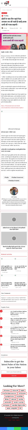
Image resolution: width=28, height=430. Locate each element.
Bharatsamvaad (8, 417)
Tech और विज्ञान (19, 396)
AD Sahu (5, 28)
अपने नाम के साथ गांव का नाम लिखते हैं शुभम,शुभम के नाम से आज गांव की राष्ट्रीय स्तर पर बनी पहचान (18, 346)
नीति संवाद (7, 399)
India (7, 177)
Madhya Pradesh (14, 180)
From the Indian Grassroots (9, 393)
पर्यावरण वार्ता (13, 399)
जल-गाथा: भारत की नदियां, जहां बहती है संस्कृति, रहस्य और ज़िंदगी (21, 268)
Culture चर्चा (8, 10)
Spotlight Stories (9, 396)
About (13, 420)
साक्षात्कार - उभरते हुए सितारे (12, 408)
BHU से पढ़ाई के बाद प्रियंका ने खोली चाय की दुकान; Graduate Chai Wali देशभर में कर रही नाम (19, 313)
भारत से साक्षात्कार (6, 405)
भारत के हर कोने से (8, 402)
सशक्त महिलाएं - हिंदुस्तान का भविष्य (18, 405)
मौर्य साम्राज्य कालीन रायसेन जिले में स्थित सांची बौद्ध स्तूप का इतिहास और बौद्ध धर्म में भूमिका (20, 284)
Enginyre (21, 417)
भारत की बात (21, 399)
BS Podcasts (7, 390)
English (22, 390)
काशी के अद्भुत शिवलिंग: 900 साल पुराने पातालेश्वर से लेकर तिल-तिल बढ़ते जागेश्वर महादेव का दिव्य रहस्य (7, 268)
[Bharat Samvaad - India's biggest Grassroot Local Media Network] (7, 3)
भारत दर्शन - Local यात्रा (19, 402)
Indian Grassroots (18, 177)
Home (3, 10)
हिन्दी (20, 408)
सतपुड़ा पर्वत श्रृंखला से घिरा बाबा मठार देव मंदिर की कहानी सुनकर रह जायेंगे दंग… (6, 284)
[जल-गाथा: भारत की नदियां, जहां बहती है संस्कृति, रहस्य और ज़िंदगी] (21, 261)
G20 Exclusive (22, 393)
